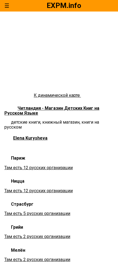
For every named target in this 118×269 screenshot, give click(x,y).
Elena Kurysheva (30, 138)
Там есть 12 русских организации (38, 167)
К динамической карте (57, 95)
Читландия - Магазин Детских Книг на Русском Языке (51, 111)
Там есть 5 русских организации (37, 213)
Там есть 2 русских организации (37, 236)
